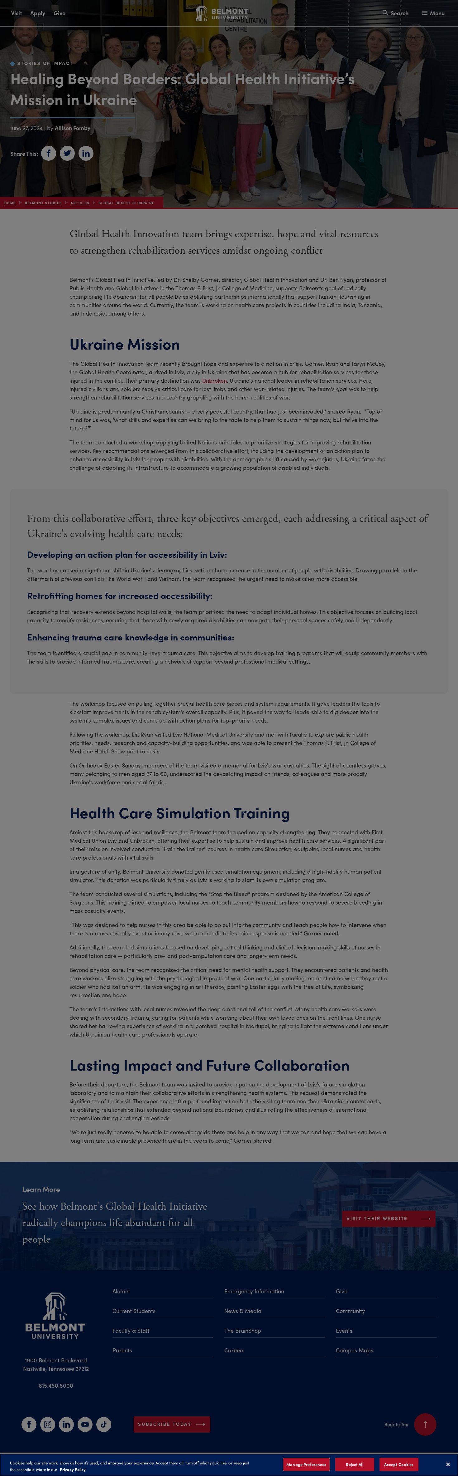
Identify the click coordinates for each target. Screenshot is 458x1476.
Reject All (354, 1464)
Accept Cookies (399, 1464)
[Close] (448, 1464)
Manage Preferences (306, 1464)
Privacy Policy (73, 1469)
